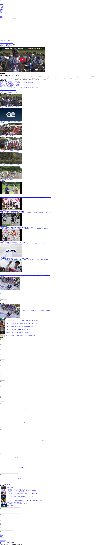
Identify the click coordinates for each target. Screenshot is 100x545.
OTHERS (2, 13)
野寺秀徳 (32, 87)
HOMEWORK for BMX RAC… (6, 45)
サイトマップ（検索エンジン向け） (7, 542)
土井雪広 (17, 87)
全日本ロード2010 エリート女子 (6, 83)
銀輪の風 (2, 15)
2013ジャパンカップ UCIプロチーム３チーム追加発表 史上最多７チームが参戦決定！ (17, 82)
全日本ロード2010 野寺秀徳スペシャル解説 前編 (9, 81)
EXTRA (1, 17)
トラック (2, 9)
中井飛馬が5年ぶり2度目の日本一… (7, 40)
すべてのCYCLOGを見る (5, 484)
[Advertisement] (50, 30)
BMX (1, 12)
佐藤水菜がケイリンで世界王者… (6, 43)
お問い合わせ (2, 541)
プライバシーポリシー (4, 537)
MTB (1, 11)
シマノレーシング (5, 87)
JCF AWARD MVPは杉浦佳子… (6, 41)
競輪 (1, 10)
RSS (1, 543)
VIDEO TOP (2, 91)
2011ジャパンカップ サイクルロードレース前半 (9, 84)
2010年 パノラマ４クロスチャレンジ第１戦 (8, 92)
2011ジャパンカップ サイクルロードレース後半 (9, 85)
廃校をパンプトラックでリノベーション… (8, 44)
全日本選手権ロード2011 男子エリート (7, 86)
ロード (1, 8)
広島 (25, 87)
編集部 (1, 535)
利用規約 (2, 538)
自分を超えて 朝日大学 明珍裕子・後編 (8, 90)
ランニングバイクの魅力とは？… (6, 46)
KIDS (1, 16)
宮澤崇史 (21, 87)
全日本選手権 (12, 87)
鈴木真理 (36, 87)
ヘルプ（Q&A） (3, 540)
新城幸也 (28, 87)
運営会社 (2, 536)
